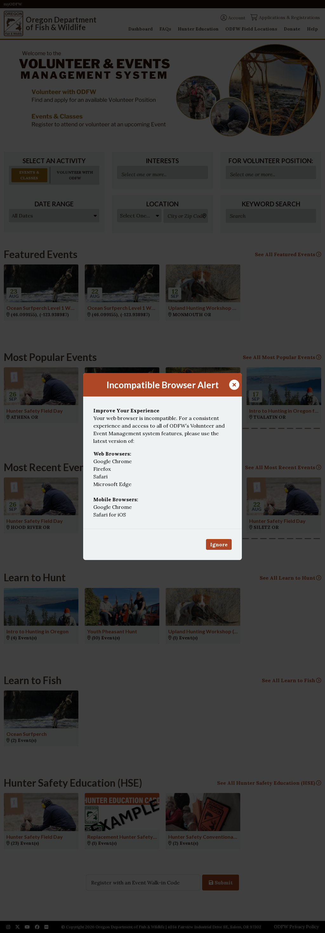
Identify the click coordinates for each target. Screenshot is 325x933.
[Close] (234, 384)
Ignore (219, 544)
